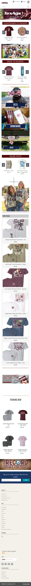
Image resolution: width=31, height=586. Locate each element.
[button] (15, 51)
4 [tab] (17, 16)
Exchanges (4, 576)
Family (3, 521)
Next (29, 13)
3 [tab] (15, 16)
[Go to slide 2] (27, 32)
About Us (4, 494)
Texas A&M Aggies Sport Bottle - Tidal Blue (22, 78)
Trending (4, 507)
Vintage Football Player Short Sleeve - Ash (15, 239)
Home (3, 527)
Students (3, 523)
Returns (3, 574)
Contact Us (4, 496)
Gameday (4, 509)
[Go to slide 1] (3, 32)
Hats (3, 517)
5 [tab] (20, 16)
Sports (3, 525)
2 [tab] (13, 16)
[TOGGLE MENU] (28, 3)
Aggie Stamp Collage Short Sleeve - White (15, 313)
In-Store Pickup (5, 578)
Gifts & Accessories (6, 529)
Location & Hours (6, 498)
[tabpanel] (15, 14)
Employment (4, 500)
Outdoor (4, 519)
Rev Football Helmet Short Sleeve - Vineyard (15, 289)
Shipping (3, 572)
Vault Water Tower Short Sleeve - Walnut (15, 264)
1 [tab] (10, 16)
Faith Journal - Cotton (9, 170)
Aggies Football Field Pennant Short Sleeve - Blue (15, 338)
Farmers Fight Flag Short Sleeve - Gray (15, 362)
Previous (1, 13)
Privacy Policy (26, 584)
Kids (2, 515)
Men (3, 511)
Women (3, 513)
